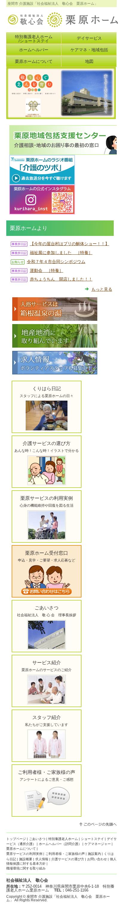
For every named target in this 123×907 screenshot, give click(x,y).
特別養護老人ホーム (63, 839)
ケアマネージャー (97, 844)
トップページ (16, 839)
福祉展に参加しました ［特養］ (61, 252)
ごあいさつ (37, 839)
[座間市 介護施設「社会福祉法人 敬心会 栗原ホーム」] (62, 25)
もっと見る (101, 289)
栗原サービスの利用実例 (24, 853)
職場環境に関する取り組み (26, 868)
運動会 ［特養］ (46, 270)
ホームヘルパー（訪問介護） (60, 844)
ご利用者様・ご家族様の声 (65, 853)
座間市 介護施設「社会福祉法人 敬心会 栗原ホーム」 (58, 898)
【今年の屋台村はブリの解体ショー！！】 (69, 243)
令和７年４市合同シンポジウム (56, 261)
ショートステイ (92, 839)
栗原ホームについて (21, 848)
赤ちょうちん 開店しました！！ (61, 279)
